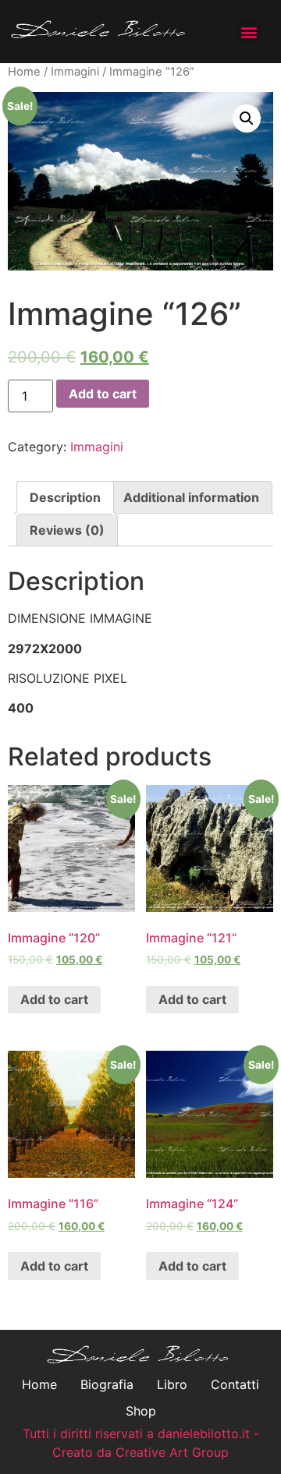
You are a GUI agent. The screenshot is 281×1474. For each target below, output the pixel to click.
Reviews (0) (67, 530)
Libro (172, 1384)
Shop (141, 1411)
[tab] (65, 497)
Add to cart (103, 393)
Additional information (191, 497)
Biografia (106, 1384)
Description (65, 497)
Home (24, 72)
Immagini (75, 72)
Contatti (235, 1384)
